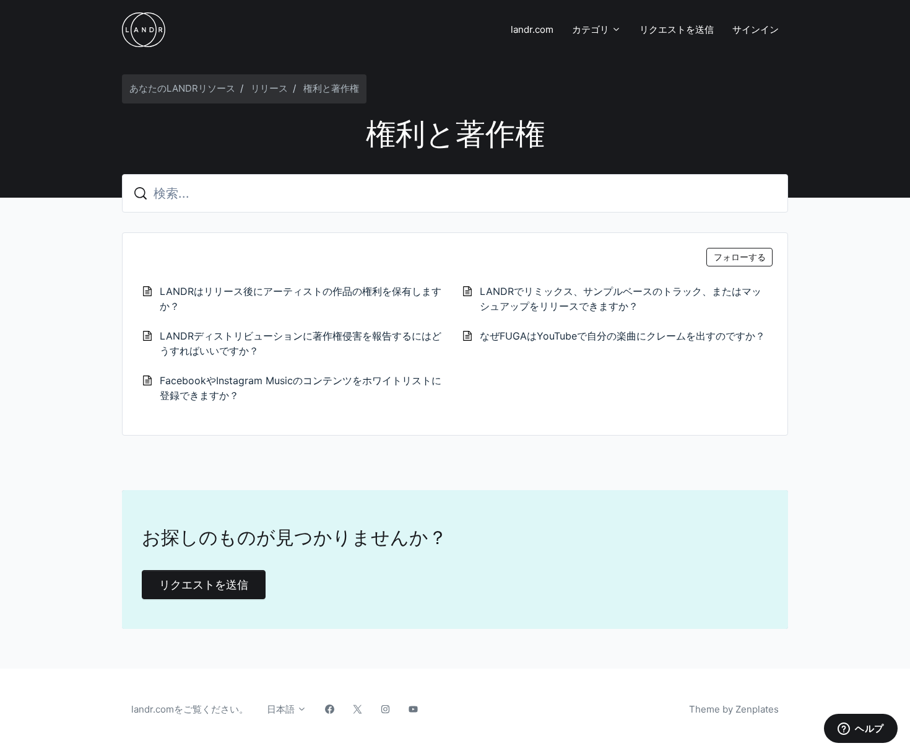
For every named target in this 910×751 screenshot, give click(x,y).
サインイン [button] (755, 29)
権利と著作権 (331, 88)
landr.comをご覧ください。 (189, 709)
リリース (269, 88)
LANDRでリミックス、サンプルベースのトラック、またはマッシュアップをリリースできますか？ (620, 298)
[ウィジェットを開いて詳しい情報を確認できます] (861, 729)
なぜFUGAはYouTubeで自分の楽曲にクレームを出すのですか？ (622, 336)
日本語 (282, 709)
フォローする (740, 257)
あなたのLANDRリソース (182, 88)
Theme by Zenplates (733, 709)
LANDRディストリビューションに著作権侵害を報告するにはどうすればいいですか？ (300, 343)
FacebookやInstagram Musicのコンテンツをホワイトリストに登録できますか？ (300, 388)
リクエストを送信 (676, 29)
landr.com (532, 29)
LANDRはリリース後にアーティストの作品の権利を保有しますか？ (300, 298)
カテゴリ (592, 29)
